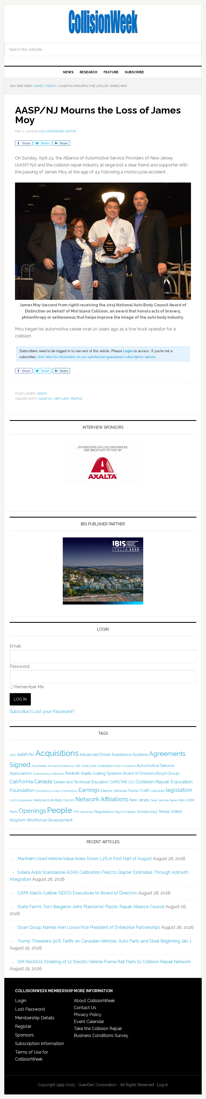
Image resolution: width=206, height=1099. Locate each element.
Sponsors (24, 1035)
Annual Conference (60, 766)
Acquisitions (57, 753)
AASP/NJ (45, 399)
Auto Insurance (124, 766)
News (42, 393)
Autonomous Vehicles (48, 774)
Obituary (61, 399)
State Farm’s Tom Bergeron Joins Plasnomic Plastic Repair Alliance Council (90, 906)
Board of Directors (139, 773)
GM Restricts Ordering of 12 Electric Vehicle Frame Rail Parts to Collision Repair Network (104, 961)
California (21, 781)
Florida (133, 791)
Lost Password (30, 1009)
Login (20, 1000)
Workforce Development (49, 820)
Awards (72, 773)
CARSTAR (118, 782)
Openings (32, 810)
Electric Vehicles (114, 790)
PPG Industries (83, 811)
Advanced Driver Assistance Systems (114, 754)
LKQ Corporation (21, 800)
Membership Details (34, 1017)
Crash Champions (65, 791)
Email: (15, 646)
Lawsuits (157, 790)
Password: (20, 666)
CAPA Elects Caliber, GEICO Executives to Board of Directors (77, 893)
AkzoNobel (38, 765)
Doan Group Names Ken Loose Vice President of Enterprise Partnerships (88, 927)
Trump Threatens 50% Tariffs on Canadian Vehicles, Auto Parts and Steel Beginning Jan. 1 (104, 941)
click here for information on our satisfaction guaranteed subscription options (96, 357)
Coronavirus (43, 791)
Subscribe (19, 711)
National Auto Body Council (54, 800)
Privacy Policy (87, 1014)
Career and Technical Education (81, 782)
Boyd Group (167, 773)
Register (23, 1026)
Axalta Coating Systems (101, 773)
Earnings (89, 790)
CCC (131, 782)
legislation (179, 790)
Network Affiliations (101, 799)
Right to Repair (125, 812)
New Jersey (139, 800)
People (76, 399)
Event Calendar (89, 1021)
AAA (13, 755)
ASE (77, 765)
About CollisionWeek (94, 1000)
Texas (164, 811)
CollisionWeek (102, 22)
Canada (43, 781)
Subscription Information (39, 1043)
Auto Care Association (97, 766)
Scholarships (147, 811)
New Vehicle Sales (164, 800)
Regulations (104, 811)
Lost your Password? (53, 711)
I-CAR (144, 790)
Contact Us (85, 1007)
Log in (162, 1085)
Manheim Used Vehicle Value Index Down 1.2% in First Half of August (84, 858)
